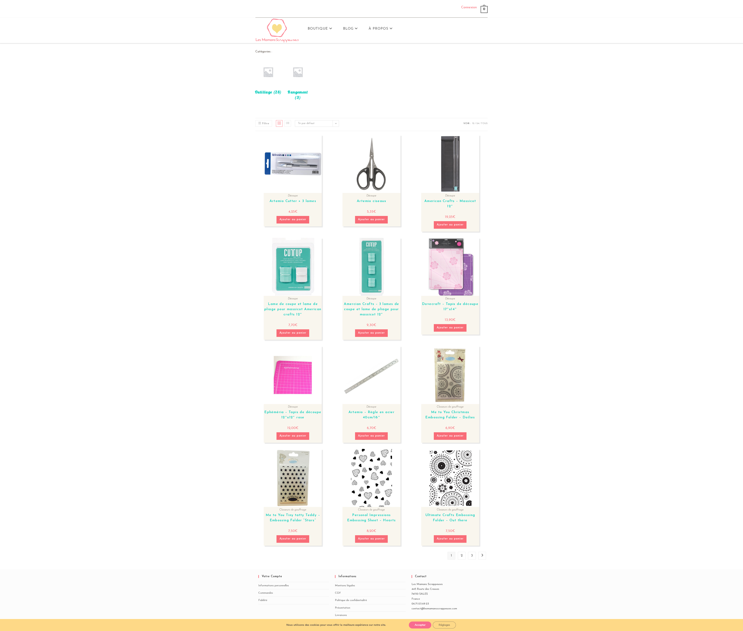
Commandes (265, 593)
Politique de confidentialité (351, 600)
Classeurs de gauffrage (450, 406)
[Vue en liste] (287, 123)
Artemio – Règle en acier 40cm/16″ (371, 415)
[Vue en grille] (279, 123)
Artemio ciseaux (371, 201)
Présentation (342, 607)
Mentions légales (345, 585)
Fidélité (262, 600)
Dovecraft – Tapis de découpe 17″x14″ (450, 306)
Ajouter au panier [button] (292, 219)
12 (473, 123)
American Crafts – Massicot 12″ (450, 203)
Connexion (469, 7)
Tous (484, 123)
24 (477, 123)
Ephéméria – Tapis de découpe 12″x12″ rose (292, 415)
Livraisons (341, 615)
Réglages (444, 625)
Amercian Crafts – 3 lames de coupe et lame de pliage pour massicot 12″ (371, 309)
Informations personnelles (273, 585)
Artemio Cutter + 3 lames (293, 201)
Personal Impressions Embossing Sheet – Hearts (371, 518)
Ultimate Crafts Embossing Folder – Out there (450, 518)
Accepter (420, 625)
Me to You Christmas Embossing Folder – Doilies (450, 415)
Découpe (293, 195)
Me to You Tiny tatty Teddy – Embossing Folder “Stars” (293, 518)
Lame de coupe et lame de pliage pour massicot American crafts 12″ (292, 309)
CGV (338, 593)
